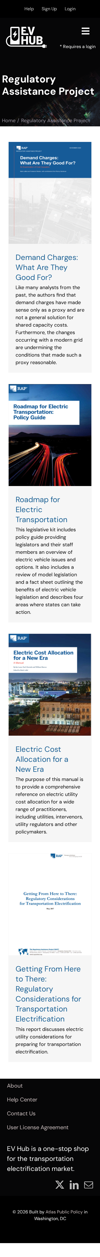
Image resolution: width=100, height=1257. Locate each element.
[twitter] (59, 1184)
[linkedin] (74, 1184)
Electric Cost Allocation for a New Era (42, 759)
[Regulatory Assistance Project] (50, 193)
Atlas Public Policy (64, 1212)
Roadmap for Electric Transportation (42, 510)
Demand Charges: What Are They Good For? (47, 267)
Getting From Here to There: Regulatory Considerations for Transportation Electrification (48, 994)
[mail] (88, 1184)
